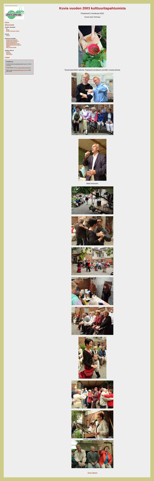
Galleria (8, 46)
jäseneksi (8, 53)
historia (8, 35)
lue (7, 28)
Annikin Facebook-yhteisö (12, 31)
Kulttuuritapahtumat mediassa (13, 44)
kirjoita (7, 29)
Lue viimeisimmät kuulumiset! (23, 67)
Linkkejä (7, 57)
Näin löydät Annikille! (11, 47)
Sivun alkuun (92, 473)
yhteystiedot (9, 54)
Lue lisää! (8, 65)
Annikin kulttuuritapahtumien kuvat (18, 70)
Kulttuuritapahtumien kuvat (12, 43)
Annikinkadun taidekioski (12, 41)
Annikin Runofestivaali (11, 39)
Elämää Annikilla (9, 24)
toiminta (8, 51)
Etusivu (7, 22)
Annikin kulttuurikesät (11, 42)
